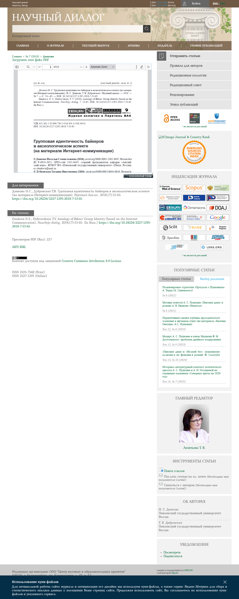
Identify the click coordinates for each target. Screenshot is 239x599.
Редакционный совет (185, 85)
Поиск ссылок (174, 471)
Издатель (165, 45)
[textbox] (77, 29)
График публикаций (206, 45)
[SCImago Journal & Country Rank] (194, 137)
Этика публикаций (184, 104)
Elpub (174, 573)
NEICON (188, 570)
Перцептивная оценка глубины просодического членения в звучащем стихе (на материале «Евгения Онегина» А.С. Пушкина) (194, 321)
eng (215, 3)
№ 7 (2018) (32, 56)
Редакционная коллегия (188, 75)
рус (222, 3)
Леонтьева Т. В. (194, 448)
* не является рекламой (194, 127)
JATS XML (19, 247)
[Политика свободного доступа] (172, 118)
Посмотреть (172, 552)
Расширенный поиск (26, 36)
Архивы (134, 45)
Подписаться (173, 556)
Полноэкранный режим (135, 176)
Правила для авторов (186, 65)
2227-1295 (161, 5)
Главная (22, 45)
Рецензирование (182, 95)
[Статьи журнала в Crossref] (194, 118)
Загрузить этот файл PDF (30, 60)
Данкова (48, 56)
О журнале (55, 45)
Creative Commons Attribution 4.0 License (91, 261)
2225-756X (161, 2)
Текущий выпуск (96, 45)
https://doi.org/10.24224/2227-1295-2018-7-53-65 (47, 198)
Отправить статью (185, 56)
